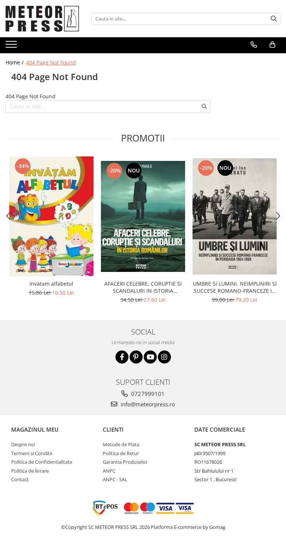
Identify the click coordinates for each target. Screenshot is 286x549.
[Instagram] (164, 357)
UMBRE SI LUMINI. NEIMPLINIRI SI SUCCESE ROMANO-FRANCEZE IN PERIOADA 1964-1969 (235, 287)
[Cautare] (273, 19)
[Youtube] (150, 357)
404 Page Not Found (51, 62)
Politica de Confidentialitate (41, 461)
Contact (20, 479)
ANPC (109, 470)
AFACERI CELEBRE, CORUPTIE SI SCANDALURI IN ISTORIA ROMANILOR (143, 287)
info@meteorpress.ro (147, 404)
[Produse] (12, 46)
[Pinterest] (136, 357)
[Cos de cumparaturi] (272, 44)
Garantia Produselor (125, 461)
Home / (15, 62)
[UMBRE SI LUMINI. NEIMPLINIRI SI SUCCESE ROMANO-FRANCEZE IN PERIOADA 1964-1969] (235, 216)
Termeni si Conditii (31, 453)
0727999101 (147, 393)
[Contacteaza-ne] (253, 44)
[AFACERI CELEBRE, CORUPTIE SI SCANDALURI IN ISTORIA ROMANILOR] (143, 216)
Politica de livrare (30, 470)
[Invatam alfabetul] (51, 216)
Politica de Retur (121, 453)
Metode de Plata (121, 444)
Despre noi (23, 444)
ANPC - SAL (115, 479)
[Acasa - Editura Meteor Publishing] (43, 19)
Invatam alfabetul (51, 283)
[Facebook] (121, 357)
